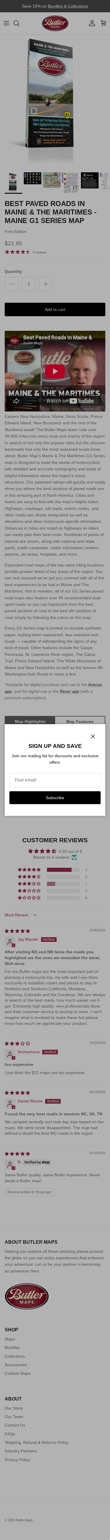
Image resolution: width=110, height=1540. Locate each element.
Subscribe (55, 797)
